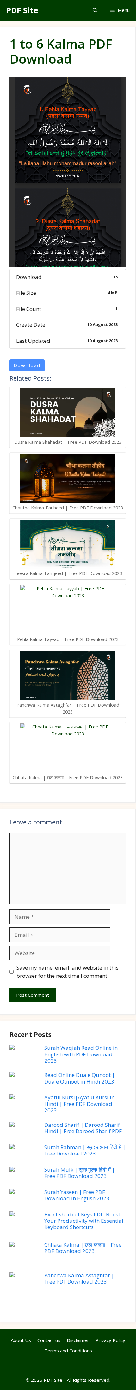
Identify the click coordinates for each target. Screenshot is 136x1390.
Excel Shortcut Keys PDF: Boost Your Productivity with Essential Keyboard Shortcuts (83, 1221)
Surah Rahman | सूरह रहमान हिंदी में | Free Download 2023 (85, 1150)
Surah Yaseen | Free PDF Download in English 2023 (76, 1195)
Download (27, 365)
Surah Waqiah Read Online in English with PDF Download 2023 (81, 1054)
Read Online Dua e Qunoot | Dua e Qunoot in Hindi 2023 (79, 1078)
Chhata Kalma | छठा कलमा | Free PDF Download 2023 (82, 1248)
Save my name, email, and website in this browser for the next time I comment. (67, 971)
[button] (95, 10)
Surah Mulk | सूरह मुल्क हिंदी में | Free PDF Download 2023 (79, 1172)
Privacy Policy (110, 1340)
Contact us (48, 1340)
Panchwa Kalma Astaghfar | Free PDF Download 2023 (79, 1278)
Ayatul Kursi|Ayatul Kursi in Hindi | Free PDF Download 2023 (79, 1104)
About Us (21, 1340)
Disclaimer (78, 1340)
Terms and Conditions (68, 1350)
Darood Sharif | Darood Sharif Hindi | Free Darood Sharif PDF (83, 1128)
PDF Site (22, 10)
